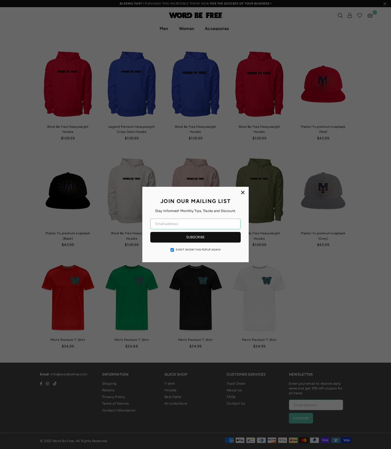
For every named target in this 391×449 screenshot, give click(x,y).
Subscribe (195, 237)
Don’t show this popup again (198, 249)
